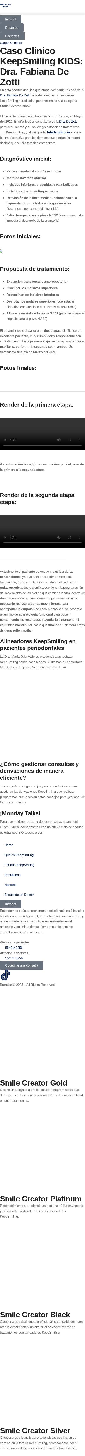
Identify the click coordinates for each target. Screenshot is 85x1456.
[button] (42, 14)
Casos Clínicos (11, 43)
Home (8, 845)
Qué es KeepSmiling (19, 855)
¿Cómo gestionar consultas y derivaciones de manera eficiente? (39, 771)
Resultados (12, 875)
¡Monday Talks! (20, 813)
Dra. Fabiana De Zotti (15, 95)
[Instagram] (17, 975)
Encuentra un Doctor (19, 894)
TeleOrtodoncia (58, 132)
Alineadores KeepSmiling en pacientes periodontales (38, 644)
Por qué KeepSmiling (19, 865)
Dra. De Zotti (68, 121)
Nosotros (10, 885)
